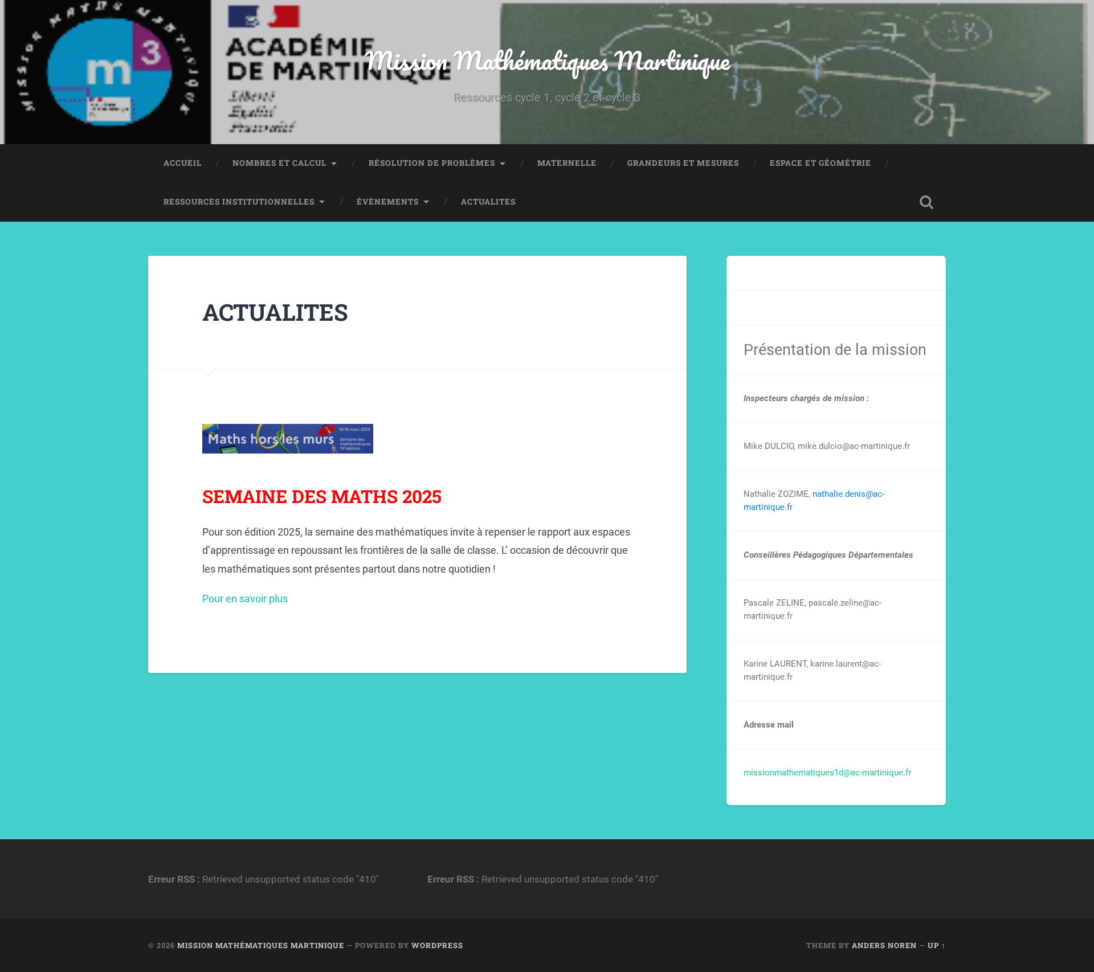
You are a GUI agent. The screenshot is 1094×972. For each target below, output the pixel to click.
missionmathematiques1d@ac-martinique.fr (827, 772)
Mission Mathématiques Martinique (547, 60)
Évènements (388, 202)
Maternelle (567, 163)
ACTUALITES (488, 202)
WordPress (437, 945)
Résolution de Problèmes (432, 163)
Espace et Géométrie (820, 163)
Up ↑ (937, 945)
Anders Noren (884, 945)
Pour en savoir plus (245, 599)
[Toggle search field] (926, 202)
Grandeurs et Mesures (683, 163)
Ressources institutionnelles (239, 202)
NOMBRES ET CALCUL (279, 163)
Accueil (183, 163)
